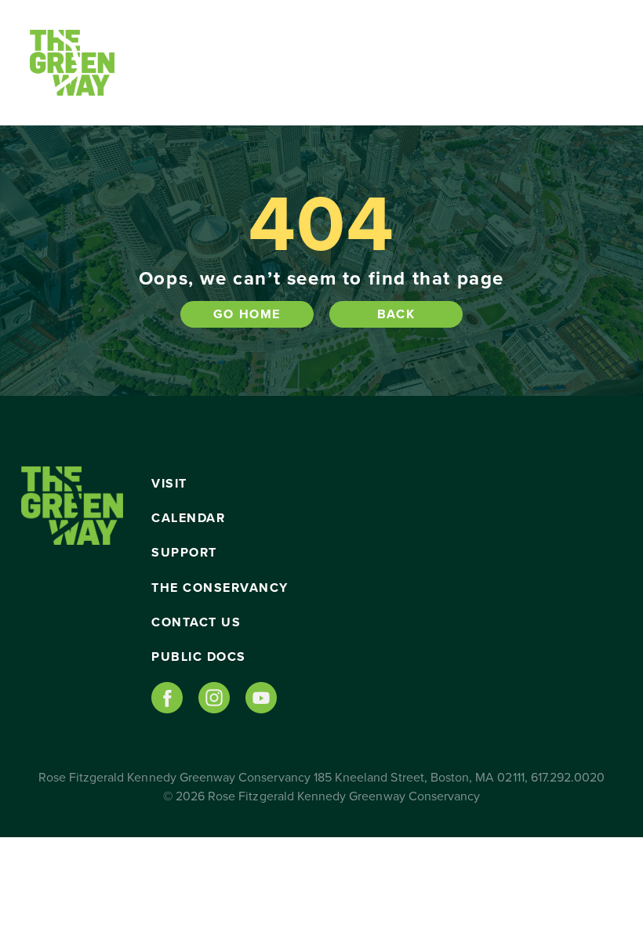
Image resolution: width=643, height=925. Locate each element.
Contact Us (196, 622)
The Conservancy (220, 588)
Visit (169, 484)
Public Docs (198, 657)
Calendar (188, 518)
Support (184, 552)
